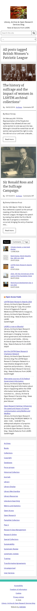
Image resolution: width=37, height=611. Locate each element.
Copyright (8, 458)
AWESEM (22, 607)
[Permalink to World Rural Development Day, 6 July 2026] (6, 284)
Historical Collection (12, 472)
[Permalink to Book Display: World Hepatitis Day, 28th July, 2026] (6, 257)
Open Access (9, 510)
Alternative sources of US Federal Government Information (17, 380)
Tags (26, 242)
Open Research (10, 515)
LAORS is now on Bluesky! (14, 326)
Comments (17, 242)
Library (6, 482)
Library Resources (11, 496)
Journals (7, 477)
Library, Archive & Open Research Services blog (18, 23)
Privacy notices (18, 597)
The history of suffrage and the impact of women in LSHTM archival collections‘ (18, 93)
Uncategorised (9, 568)
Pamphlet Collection (12, 520)
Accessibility (18, 586)
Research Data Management (15, 530)
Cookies (18, 593)
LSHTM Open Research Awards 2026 (18, 302)
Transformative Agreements (15, 563)
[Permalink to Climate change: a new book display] (6, 249)
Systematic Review (11, 549)
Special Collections (11, 539)
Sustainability (9, 544)
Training (7, 558)
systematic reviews (11, 554)
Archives (19, 107)
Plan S (6, 525)
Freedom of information (18, 589)
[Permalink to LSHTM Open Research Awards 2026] (6, 266)
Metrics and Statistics (12, 506)
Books (6, 448)
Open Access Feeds (13, 297)
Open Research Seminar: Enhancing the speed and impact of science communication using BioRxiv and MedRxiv (18, 410)
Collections (8, 453)
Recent (6, 242)
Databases (8, 462)
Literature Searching (12, 501)
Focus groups (9, 467)
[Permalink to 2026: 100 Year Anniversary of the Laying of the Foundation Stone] (6, 275)
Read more (9, 139)
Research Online (10, 534)
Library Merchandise (12, 491)
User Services (9, 573)
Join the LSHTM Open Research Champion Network (16, 352)
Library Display (10, 486)
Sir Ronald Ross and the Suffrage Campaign (18, 186)
